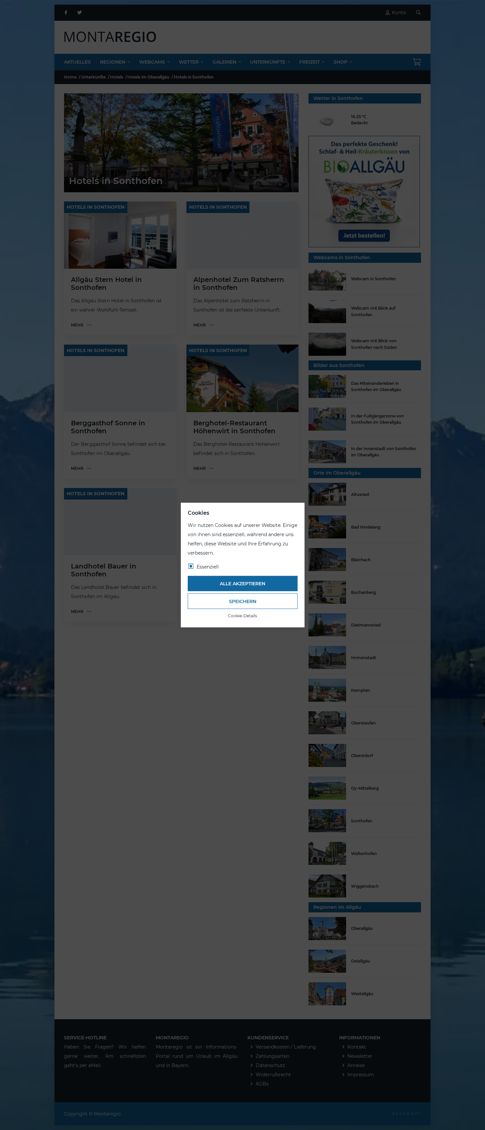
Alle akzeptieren (242, 584)
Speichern (242, 601)
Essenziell (208, 566)
